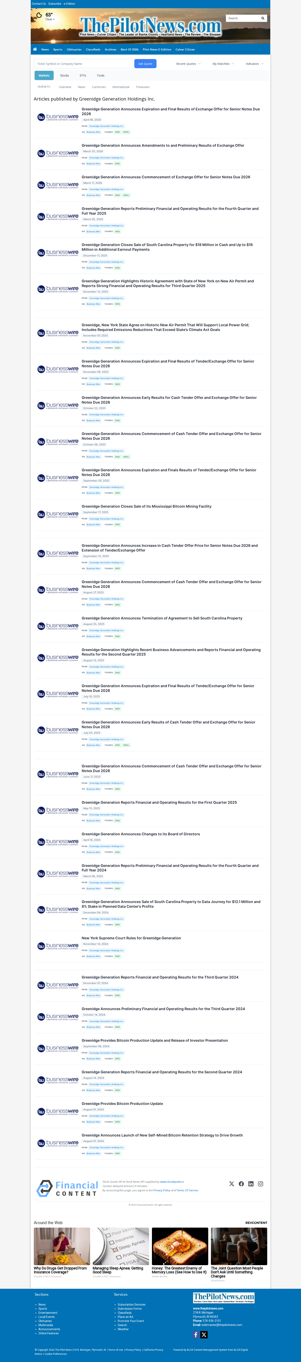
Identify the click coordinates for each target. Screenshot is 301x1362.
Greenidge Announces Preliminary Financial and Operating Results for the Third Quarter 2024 (163, 1009)
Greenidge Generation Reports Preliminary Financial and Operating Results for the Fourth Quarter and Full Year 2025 (170, 210)
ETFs (83, 75)
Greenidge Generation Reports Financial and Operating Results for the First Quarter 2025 (159, 802)
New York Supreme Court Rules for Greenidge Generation (131, 938)
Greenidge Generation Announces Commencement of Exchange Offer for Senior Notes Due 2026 (166, 177)
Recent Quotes (186, 64)
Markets (44, 75)
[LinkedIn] (251, 1188)
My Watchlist (221, 64)
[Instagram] (260, 1188)
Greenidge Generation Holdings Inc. (106, 126)
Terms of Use (115, 1349)
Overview (65, 87)
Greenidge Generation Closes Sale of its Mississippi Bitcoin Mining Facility (147, 506)
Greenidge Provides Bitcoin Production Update (122, 1103)
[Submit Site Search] (263, 18)
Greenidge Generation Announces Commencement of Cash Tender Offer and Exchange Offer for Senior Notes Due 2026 (171, 436)
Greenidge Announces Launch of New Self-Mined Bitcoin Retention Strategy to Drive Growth (162, 1135)
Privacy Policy (162, 1190)
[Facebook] (241, 1188)
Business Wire (93, 132)
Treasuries (143, 87)
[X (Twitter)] (231, 1188)
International (120, 87)
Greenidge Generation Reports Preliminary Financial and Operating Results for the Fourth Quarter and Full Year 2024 (170, 867)
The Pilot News (63, 1349)
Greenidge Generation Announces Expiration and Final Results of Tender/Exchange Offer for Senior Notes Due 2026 (168, 363)
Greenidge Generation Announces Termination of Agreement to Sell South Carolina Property (162, 618)
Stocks (64, 75)
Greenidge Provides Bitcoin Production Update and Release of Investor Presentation (155, 1040)
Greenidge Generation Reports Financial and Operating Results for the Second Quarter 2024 (162, 1072)
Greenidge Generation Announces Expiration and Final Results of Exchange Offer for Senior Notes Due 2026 (171, 111)
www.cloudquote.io (172, 1181)
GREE (117, 132)
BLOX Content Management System (207, 1349)
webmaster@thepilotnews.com (221, 1325)
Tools (100, 75)
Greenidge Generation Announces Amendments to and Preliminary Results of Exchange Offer (163, 145)
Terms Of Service (187, 1190)
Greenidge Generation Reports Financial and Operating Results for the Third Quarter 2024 (160, 977)
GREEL (126, 132)
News (81, 87)
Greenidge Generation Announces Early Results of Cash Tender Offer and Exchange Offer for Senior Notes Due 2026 (168, 724)
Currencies (99, 87)
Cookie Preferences (56, 1354)
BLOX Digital (241, 1349)
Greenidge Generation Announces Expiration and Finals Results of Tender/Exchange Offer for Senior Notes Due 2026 (169, 472)
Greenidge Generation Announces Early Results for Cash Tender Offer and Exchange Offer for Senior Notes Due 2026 (169, 399)
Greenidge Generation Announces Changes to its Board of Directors (141, 834)
